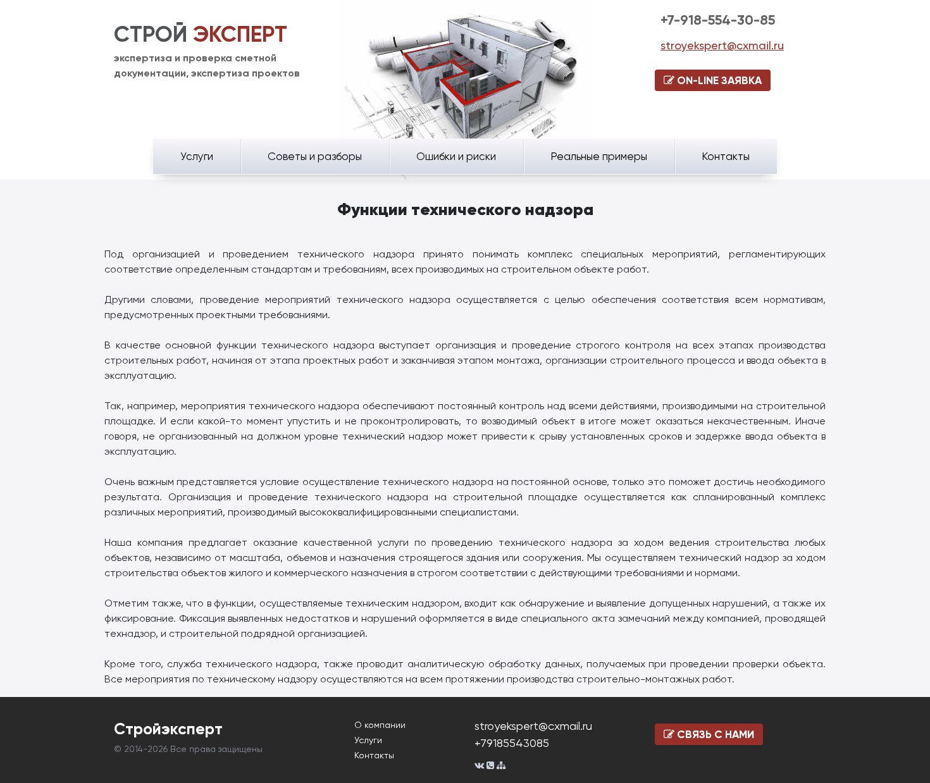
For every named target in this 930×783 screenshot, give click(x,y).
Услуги (196, 156)
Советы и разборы (315, 156)
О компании (380, 725)
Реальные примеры (598, 156)
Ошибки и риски (456, 156)
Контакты (726, 156)
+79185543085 (511, 742)
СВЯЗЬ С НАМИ (714, 734)
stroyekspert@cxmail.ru (722, 45)
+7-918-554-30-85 (717, 19)
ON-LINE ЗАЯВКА (718, 80)
